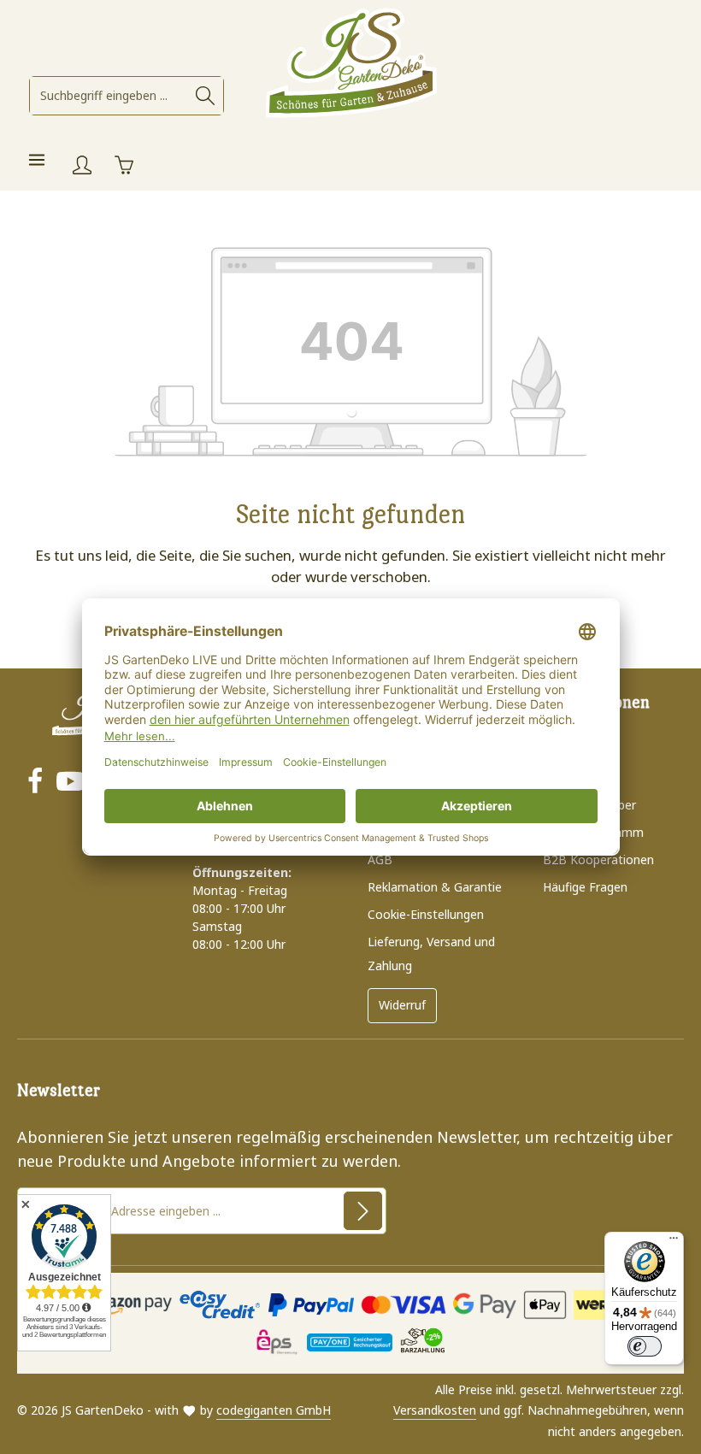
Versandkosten (434, 1410)
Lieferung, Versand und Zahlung (431, 953)
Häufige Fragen (585, 887)
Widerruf (402, 1005)
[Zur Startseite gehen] (350, 64)
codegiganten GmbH (273, 1410)
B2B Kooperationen (598, 859)
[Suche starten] (205, 96)
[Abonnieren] (363, 1211)
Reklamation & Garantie (435, 887)
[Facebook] (35, 783)
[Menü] (36, 159)
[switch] (644, 1346)
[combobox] (109, 96)
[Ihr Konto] (81, 164)
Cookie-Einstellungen (426, 914)
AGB (380, 859)
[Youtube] (70, 783)
